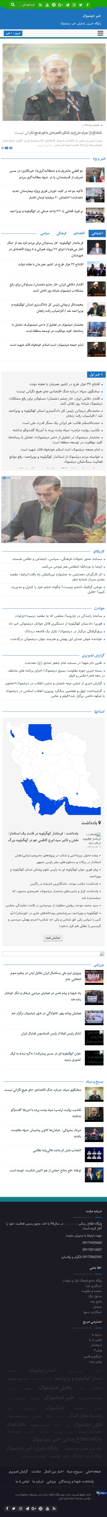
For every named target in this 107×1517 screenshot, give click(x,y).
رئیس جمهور (29, 1409)
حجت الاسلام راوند (90, 1398)
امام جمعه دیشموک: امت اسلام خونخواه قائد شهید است (46, 345)
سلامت (60, 1417)
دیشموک (55, 1408)
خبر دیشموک (71, 1224)
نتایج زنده (96, 1301)
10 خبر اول (96, 374)
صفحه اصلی (93, 1471)
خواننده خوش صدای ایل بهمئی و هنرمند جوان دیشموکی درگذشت (56, 639)
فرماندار (57, 1425)
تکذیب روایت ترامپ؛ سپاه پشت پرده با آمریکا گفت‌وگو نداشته (56, 430)
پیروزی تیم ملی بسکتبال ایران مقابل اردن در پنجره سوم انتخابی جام (45, 976)
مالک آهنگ (16, 1425)
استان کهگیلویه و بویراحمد (78, 1378)
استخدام (97, 1345)
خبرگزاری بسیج (93, 1312)
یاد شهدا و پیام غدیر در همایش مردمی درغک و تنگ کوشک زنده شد (42, 996)
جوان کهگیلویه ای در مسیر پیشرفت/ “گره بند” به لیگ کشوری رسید (45, 1057)
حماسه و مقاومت (91, 1291)
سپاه (49, 1416)
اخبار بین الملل (53, 1471)
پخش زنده (95, 1361)
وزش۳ (98, 1350)
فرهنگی (61, 233)
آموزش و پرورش (76, 1371)
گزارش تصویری (18, 1471)
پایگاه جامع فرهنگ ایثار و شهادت (82, 1280)
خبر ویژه (99, 158)
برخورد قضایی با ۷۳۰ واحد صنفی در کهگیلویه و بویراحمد (46, 211)
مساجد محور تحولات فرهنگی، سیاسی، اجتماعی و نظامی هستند (57, 559)
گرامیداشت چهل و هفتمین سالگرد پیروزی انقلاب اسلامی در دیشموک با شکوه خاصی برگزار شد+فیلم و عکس (55, 694)
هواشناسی (30, 1432)
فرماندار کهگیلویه (39, 1425)
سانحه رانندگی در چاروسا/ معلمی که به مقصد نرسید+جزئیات (59, 616)
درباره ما (97, 1334)
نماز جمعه (58, 1432)
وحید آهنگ (13, 1432)
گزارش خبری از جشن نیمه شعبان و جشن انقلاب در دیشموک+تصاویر (53, 683)
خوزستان (98, 1409)
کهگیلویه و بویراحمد (34, 1456)
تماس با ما (95, 1339)
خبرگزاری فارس (93, 1356)
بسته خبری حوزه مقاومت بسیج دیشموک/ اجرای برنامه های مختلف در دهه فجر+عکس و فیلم (56, 673)
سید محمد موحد (17, 1416)
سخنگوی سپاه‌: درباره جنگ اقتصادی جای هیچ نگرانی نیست (58, 133)
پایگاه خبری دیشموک (87, 1456)
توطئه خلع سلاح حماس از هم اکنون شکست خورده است (45, 1170)
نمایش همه (53, 938)
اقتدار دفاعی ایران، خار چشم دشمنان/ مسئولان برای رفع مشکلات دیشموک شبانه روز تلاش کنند (56, 401)
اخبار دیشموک (42, 1371)
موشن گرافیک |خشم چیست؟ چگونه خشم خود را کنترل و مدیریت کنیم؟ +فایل (58, 590)
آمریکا (99, 1371)
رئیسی (9, 1409)
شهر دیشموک (88, 1424)
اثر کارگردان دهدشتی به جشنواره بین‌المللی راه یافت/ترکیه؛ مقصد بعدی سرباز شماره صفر (57, 577)
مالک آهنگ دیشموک (90, 1432)
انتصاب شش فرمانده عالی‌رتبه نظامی (57, 1150)
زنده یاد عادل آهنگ (85, 1416)
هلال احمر (44, 1432)
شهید (67, 1425)
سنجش (97, 1306)
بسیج (28, 1388)
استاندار (11, 1371)
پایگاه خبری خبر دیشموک (32, 1448)
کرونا (66, 1456)
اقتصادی (79, 233)
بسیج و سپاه (12, 1389)
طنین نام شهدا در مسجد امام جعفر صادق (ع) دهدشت (64, 663)
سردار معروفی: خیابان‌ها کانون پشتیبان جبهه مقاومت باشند (46, 1133)
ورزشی (51, 1481)
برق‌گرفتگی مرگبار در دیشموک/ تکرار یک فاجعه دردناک (64, 631)
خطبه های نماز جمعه (15, 1399)
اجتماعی (97, 233)
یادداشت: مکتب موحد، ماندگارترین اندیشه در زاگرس (64, 884)
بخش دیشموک (55, 1388)
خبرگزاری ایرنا (94, 1286)
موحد (70, 1432)
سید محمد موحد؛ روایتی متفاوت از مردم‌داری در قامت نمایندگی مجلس (52, 905)
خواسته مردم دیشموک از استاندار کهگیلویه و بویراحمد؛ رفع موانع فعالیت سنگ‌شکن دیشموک (56, 460)
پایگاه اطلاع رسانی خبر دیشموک (67, 1439)
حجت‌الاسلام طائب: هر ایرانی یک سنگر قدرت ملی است (61, 423)
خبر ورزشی (35, 1399)
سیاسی (45, 233)
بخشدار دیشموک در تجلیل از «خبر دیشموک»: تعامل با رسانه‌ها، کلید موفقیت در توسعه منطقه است (55, 440)
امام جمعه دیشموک (17, 1379)
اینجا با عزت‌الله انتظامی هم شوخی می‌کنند (72, 567)
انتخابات (96, 1388)
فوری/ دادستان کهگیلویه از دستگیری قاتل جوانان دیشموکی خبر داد (55, 624)
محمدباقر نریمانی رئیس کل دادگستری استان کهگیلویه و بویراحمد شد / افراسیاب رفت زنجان (55, 414)
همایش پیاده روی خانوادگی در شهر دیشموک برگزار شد (46, 1013)
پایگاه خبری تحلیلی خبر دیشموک (83, 1448)
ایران (81, 1388)
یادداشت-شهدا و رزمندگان (76, 1481)
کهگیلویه (55, 1456)
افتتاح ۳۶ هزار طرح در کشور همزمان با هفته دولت (50, 264)
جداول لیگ (95, 1296)
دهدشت (79, 1408)
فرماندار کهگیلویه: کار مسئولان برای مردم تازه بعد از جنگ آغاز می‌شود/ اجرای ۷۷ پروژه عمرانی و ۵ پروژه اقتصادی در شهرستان (45, 249)
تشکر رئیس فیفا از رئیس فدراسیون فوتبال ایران (51, 1033)
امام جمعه (36, 1379)
